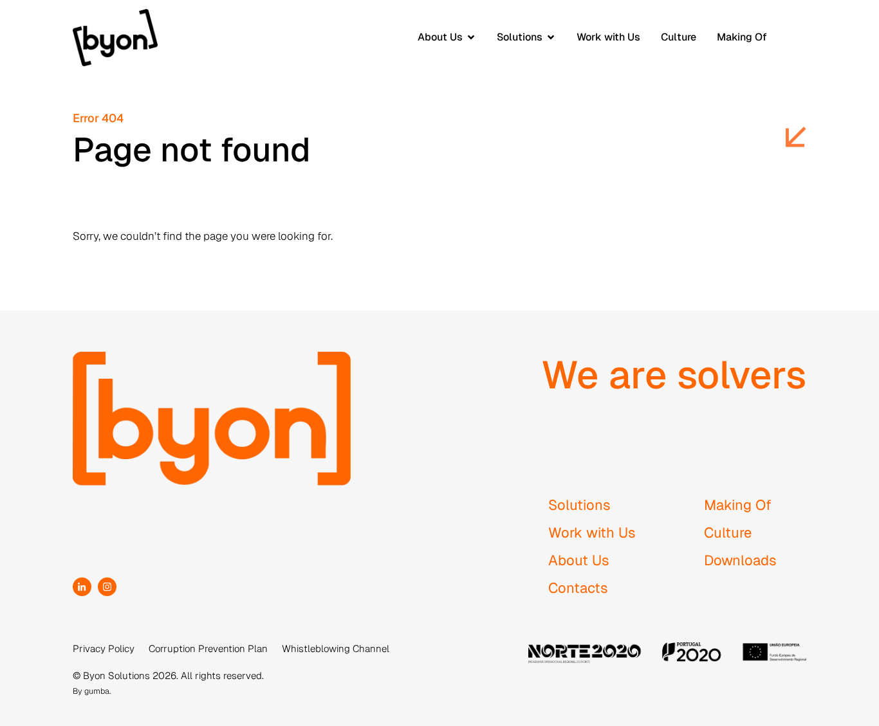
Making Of (738, 505)
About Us (578, 560)
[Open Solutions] (551, 37)
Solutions (579, 505)
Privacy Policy (103, 648)
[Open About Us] (471, 37)
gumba (96, 690)
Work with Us (592, 532)
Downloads (740, 560)
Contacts (578, 588)
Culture (728, 532)
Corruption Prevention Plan (208, 648)
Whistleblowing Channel (335, 648)
